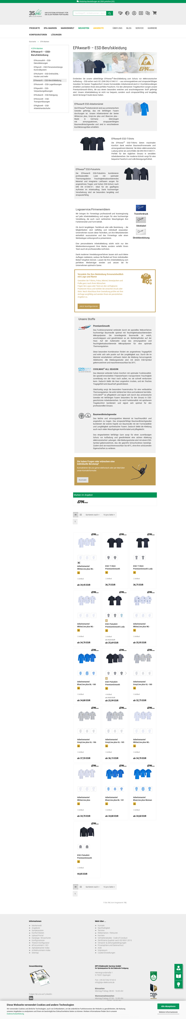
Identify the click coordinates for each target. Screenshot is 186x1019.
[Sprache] (127, 13)
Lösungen (56, 34)
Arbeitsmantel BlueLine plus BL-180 (86, 683)
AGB (100, 948)
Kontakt (83, 480)
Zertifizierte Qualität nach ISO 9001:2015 (115, 940)
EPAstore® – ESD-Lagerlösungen (48, 84)
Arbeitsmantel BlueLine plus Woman (142, 798)
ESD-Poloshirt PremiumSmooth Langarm (84, 857)
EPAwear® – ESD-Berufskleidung (41, 53)
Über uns (117, 28)
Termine (101, 930)
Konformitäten (38, 933)
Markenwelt (67, 28)
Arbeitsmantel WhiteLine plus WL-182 (141, 625)
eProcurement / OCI (40, 945)
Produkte (34, 28)
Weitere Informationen (168, 1012)
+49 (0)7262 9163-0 (107, 980)
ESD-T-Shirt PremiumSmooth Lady (143, 567)
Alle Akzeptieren (168, 1006)
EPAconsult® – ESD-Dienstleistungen (42, 61)
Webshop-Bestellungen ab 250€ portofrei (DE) (97, 1)
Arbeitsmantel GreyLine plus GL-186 (86, 740)
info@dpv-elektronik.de (104, 982)
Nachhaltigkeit (104, 928)
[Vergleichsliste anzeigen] (147, 13)
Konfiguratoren (38, 34)
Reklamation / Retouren (108, 933)
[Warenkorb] (154, 13)
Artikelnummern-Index (41, 950)
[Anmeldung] (134, 13)
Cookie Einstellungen (106, 953)
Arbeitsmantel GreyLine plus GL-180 (142, 683)
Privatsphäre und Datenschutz (111, 945)
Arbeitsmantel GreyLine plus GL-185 (114, 740)
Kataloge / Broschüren (41, 938)
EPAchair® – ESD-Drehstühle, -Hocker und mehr (46, 75)
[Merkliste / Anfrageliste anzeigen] (141, 13)
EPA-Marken (50, 28)
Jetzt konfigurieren (88, 306)
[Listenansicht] (80, 514)
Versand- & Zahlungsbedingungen (112, 943)
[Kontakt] (120, 13)
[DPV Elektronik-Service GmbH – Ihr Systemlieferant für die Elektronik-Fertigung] (49, 14)
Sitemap (35, 953)
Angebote (98, 28)
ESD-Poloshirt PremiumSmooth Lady (115, 625)
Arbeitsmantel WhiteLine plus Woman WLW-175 (84, 799)
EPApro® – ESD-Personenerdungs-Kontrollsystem (48, 68)
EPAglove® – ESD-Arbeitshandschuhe (42, 106)
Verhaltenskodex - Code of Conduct (112, 938)
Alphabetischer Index (40, 948)
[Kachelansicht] (75, 514)
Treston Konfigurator (40, 943)
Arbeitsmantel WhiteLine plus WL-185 (85, 568)
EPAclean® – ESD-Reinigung (46, 95)
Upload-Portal (37, 935)
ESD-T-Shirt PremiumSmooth (112, 567)
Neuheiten (83, 28)
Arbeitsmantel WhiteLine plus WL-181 (85, 625)
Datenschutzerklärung (15, 1014)
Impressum (102, 950)
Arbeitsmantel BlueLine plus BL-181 (114, 798)
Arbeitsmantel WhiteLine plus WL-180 (141, 741)
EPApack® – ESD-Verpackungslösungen (43, 89)
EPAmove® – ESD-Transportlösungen (42, 100)
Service (139, 28)
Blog (128, 28)
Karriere (152, 28)
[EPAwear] (82, 501)
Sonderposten (38, 930)
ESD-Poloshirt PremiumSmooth (112, 683)
